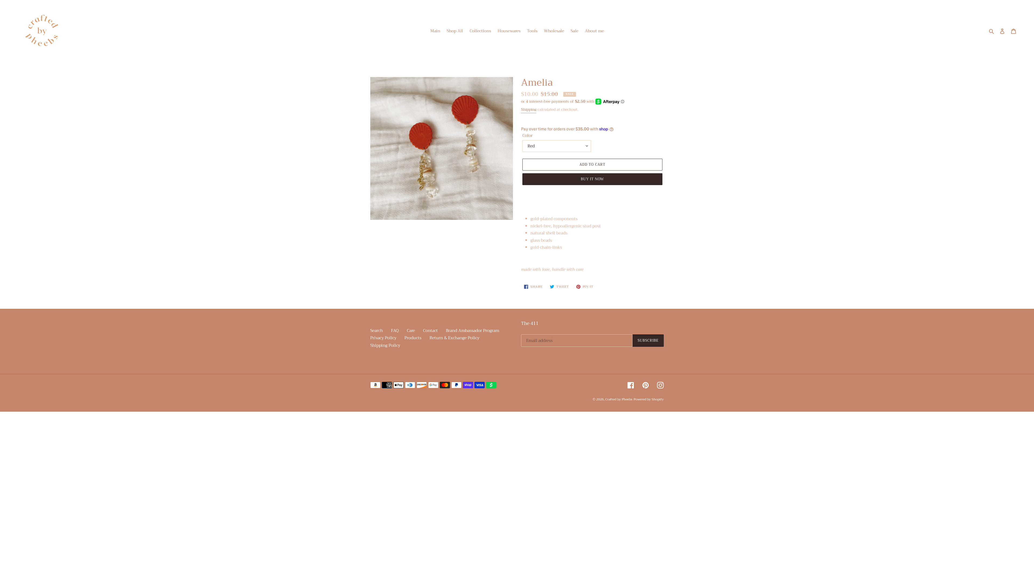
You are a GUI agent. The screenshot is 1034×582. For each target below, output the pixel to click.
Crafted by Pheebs (619, 399)
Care (411, 330)
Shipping (528, 109)
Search (376, 330)
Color (527, 136)
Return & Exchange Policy (454, 337)
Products (412, 337)
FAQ (395, 330)
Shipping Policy (385, 345)
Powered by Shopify (649, 399)
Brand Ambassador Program (472, 330)
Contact (430, 330)
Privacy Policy (383, 337)
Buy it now (592, 179)
